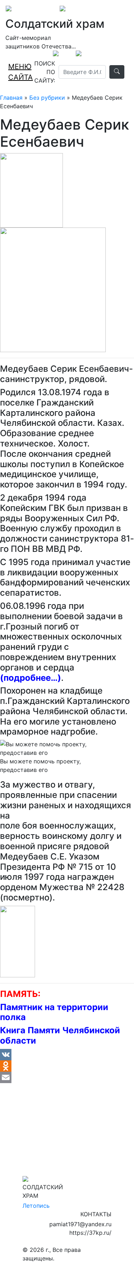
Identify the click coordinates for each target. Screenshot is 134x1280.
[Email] (67, 1077)
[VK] (67, 1054)
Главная (11, 97)
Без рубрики (47, 97)
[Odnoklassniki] (67, 1066)
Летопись (36, 1205)
